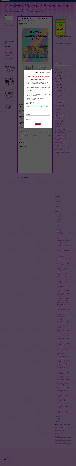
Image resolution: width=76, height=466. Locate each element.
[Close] (51, 70)
